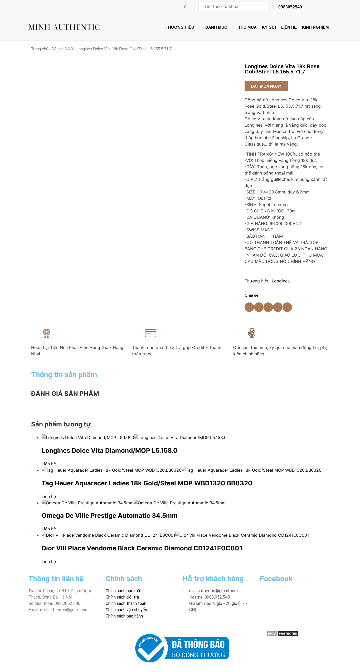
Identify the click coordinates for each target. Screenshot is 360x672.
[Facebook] (30, 633)
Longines (281, 280)
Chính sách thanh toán (126, 603)
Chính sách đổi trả (122, 597)
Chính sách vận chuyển (126, 609)
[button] (266, 86)
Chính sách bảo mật (124, 590)
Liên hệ (49, 463)
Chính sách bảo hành (124, 616)
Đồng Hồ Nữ (62, 49)
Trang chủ (39, 49)
